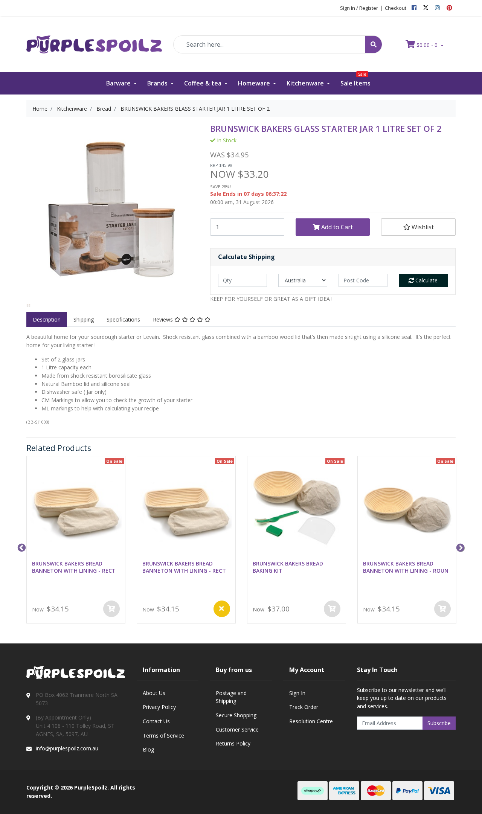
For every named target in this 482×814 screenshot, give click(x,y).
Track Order (303, 706)
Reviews (163, 319)
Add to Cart (336, 227)
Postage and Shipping (231, 697)
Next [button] (459, 547)
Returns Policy (233, 743)
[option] (28, 306)
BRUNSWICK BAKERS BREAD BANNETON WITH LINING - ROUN (405, 567)
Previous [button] (20, 547)
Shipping (83, 319)
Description (47, 319)
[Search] (373, 44)
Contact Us (156, 721)
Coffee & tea (203, 83)
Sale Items (355, 79)
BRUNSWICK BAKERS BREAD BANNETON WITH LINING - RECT (74, 567)
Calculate (426, 280)
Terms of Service (163, 735)
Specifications (123, 319)
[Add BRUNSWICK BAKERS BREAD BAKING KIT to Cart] (332, 609)
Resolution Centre (311, 721)
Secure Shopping (236, 715)
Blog (148, 749)
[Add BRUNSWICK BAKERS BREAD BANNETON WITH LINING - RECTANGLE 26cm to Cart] (111, 609)
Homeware (255, 83)
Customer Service (237, 729)
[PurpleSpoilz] (94, 39)
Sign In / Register (359, 8)
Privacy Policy (159, 706)
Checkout (395, 8)
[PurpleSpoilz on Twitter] (425, 8)
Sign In (297, 693)
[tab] (46, 319)
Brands (158, 83)
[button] (418, 227)
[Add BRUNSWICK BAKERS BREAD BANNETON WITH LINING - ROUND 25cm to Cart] (442, 609)
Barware (119, 83)
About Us (154, 693)
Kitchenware (306, 83)
